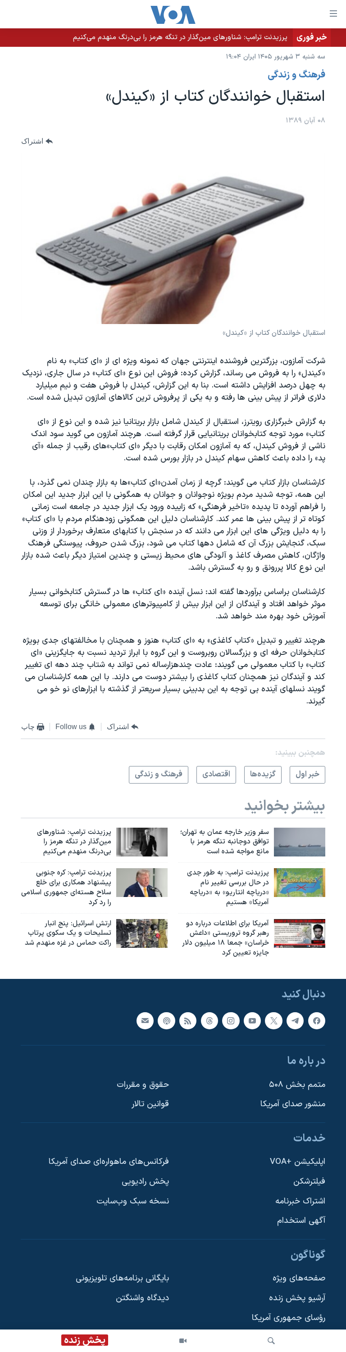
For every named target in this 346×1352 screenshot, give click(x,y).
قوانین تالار (150, 1104)
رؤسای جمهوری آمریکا (288, 1318)
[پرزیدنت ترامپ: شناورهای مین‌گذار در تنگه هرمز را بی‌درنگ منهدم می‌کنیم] (142, 842)
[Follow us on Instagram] (230, 1020)
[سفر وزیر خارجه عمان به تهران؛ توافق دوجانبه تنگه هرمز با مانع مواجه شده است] (299, 842)
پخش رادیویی (145, 1182)
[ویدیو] (182, 1340)
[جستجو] (271, 1340)
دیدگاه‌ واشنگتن (142, 1298)
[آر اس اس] (187, 1020)
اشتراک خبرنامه (300, 1201)
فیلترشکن (309, 1182)
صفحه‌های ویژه (299, 1278)
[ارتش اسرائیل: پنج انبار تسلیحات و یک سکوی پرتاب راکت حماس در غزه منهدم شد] (142, 933)
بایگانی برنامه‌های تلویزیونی (122, 1278)
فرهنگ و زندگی (296, 75)
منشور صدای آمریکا (292, 1104)
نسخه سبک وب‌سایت (132, 1201)
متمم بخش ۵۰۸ (297, 1085)
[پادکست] (166, 1020)
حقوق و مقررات (143, 1085)
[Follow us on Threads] (209, 1020)
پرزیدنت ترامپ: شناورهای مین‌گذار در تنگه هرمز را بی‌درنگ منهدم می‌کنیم (180, 37)
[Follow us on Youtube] (252, 1020)
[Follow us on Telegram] (295, 1020)
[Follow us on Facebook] (316, 1020)
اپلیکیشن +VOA (297, 1162)
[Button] (37, 141)
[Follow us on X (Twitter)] (273, 1020)
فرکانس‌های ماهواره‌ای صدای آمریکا (109, 1162)
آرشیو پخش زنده (297, 1298)
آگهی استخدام (301, 1221)
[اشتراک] (145, 1020)
